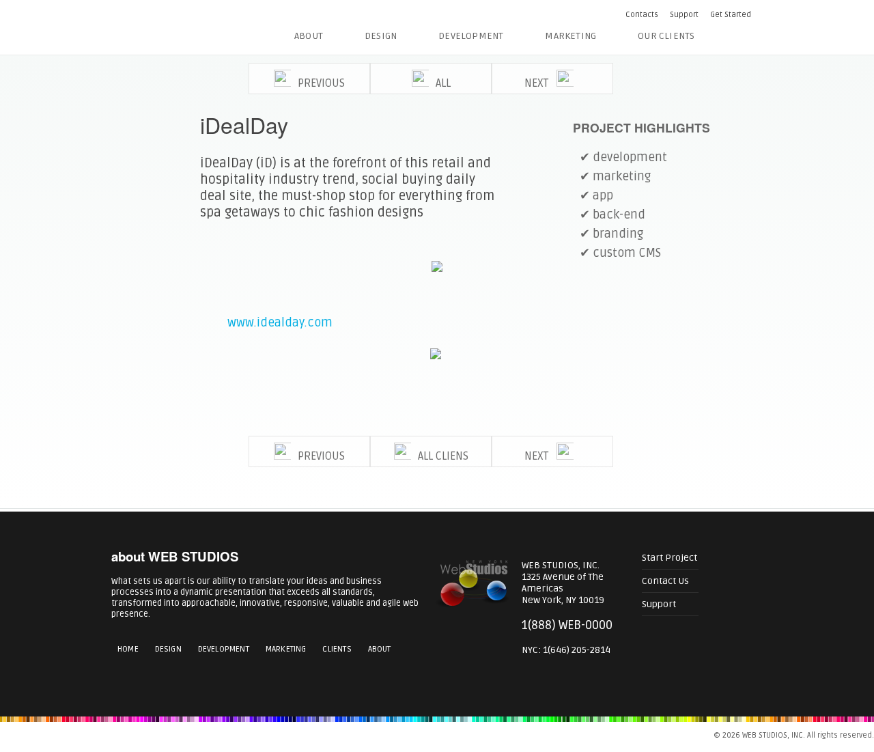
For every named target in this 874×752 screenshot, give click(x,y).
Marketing (570, 36)
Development (470, 36)
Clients (336, 649)
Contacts (641, 14)
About (308, 36)
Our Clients (666, 36)
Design (381, 36)
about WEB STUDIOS (174, 556)
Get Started (730, 14)
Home (128, 649)
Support (684, 14)
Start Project (669, 557)
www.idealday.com (280, 323)
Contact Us (665, 581)
